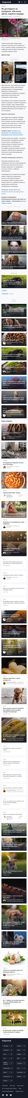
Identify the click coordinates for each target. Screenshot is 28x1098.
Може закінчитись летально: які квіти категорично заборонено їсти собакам (12, 775)
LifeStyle (11, 293)
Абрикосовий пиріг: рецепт (11, 492)
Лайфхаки (3, 6)
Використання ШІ (19, 1091)
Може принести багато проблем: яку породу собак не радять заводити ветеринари (13, 710)
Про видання (5, 1085)
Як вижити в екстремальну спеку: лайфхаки (13, 523)
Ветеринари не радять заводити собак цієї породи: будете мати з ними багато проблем (14, 602)
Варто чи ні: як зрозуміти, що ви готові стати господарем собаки (14, 589)
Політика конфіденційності (8, 1091)
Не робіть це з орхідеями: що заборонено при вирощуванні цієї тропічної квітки (12, 133)
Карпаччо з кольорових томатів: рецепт (12, 814)
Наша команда (20, 1085)
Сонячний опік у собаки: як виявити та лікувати (12, 749)
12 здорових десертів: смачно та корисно (13, 575)
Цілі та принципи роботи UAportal (9, 1088)
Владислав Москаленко (6, 16)
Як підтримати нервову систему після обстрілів (13, 463)
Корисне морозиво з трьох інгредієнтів (11, 679)
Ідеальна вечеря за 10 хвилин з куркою (12, 787)
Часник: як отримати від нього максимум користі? (13, 971)
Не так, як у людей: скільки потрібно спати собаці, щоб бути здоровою (13, 801)
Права (20, 1088)
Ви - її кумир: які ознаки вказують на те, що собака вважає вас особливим (13, 1002)
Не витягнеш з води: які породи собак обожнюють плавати (13, 1031)
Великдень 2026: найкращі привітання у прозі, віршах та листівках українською (12, 562)
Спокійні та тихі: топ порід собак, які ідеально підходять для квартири (12, 762)
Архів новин (12, 1085)
